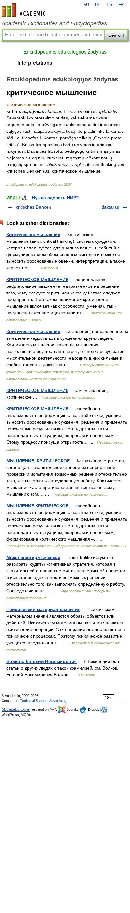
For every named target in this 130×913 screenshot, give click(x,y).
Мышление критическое (33, 557)
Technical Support (34, 701)
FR (121, 5)
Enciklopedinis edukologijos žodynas (65, 52)
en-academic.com (24, 10)
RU (86, 5)
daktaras (110, 206)
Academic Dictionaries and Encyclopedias (54, 23)
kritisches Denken (33, 206)
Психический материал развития (43, 609)
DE (98, 5)
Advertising (57, 701)
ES (109, 5)
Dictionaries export (16, 709)
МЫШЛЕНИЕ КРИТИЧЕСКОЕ (37, 505)
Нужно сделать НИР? (55, 197)
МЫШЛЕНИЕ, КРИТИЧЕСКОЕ (38, 460)
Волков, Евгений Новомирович (41, 661)
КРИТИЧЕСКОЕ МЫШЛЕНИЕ (37, 279)
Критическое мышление (33, 234)
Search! (116, 35)
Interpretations (34, 63)
